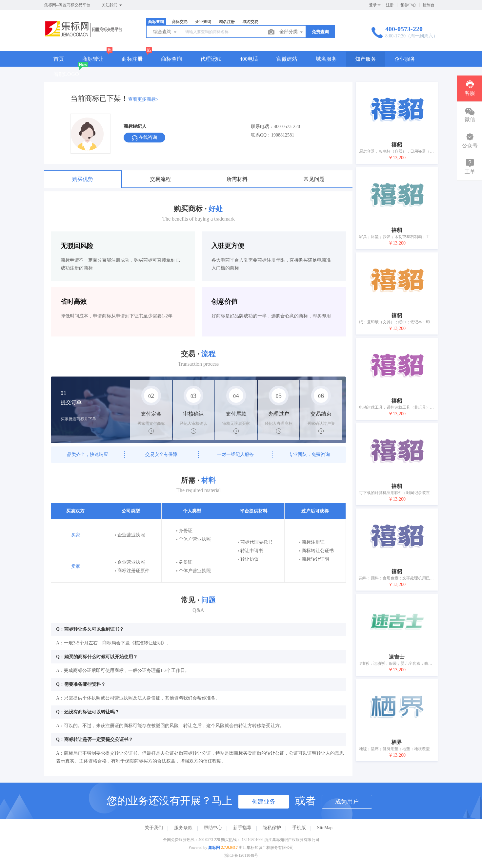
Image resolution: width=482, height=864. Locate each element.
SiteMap (324, 827)
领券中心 (408, 5)
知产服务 (365, 59)
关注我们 (110, 5)
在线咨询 (147, 137)
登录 (373, 5)
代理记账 (210, 59)
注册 (390, 5)
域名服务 (326, 59)
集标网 (214, 847)
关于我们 (154, 827)
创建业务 (263, 801)
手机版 (299, 827)
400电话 (249, 59)
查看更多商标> (143, 99)
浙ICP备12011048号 (241, 855)
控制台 (428, 5)
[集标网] (87, 37)
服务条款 (183, 827)
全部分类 (289, 31)
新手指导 (242, 827)
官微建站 (286, 59)
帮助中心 (213, 827)
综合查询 (163, 31)
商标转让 (92, 59)
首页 (58, 59)
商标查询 (171, 59)
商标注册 (132, 59)
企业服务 (404, 59)
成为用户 (347, 801)
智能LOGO (66, 74)
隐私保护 (272, 827)
